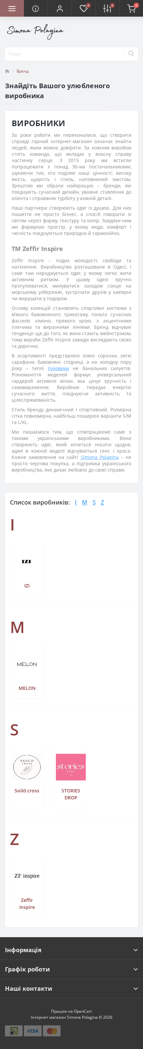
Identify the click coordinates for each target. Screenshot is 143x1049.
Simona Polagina (100, 457)
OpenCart (83, 1011)
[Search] (131, 54)
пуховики (58, 368)
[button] (60, 8)
